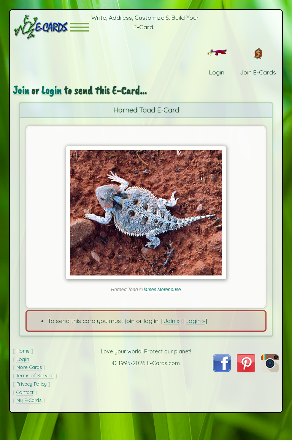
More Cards (29, 367)
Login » (195, 320)
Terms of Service (35, 375)
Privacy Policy (31, 384)
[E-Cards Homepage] (41, 27)
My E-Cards (28, 400)
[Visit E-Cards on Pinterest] (246, 370)
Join (21, 90)
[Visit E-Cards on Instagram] (270, 370)
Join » (171, 320)
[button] (79, 27)
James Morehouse (162, 289)
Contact (24, 392)
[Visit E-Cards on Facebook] (222, 370)
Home (23, 351)
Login (51, 90)
